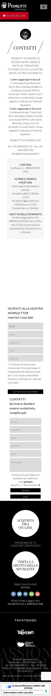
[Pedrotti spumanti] (13, 6)
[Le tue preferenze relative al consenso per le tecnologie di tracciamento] (46, 691)
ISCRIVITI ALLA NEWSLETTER (25, 603)
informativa (27, 368)
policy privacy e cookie (12, 676)
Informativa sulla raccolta (18, 692)
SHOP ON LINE (16, 15)
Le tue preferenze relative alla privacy (28, 686)
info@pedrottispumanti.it (27, 668)
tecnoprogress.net (40, 676)
